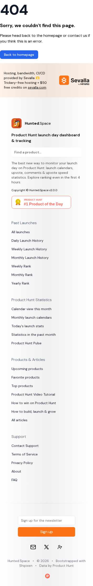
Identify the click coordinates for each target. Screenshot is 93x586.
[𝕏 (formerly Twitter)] (46, 547)
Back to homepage (19, 54)
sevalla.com (37, 87)
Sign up (46, 531)
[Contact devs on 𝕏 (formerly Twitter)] (60, 547)
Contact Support (25, 446)
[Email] (33, 547)
